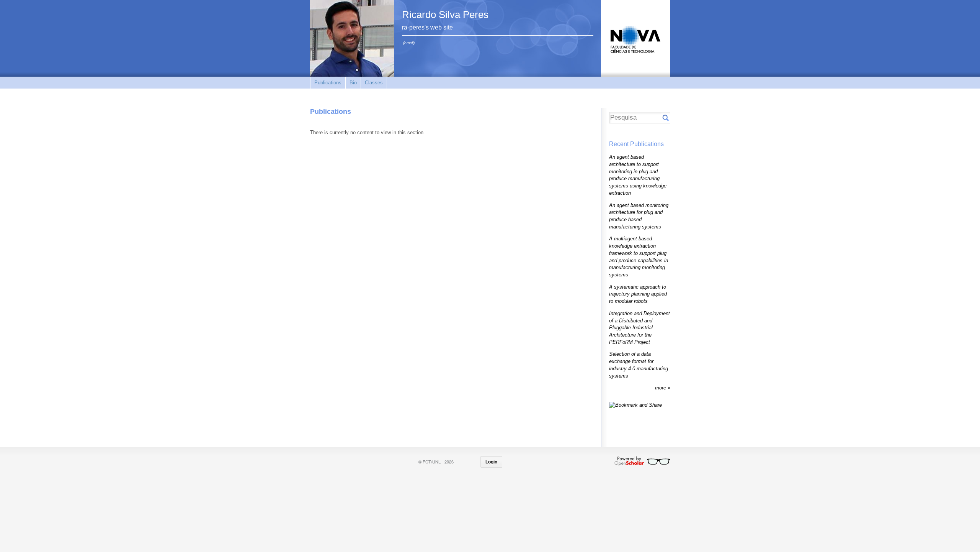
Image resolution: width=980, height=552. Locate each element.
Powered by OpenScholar (642, 461)
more (661, 388)
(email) (409, 43)
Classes (374, 82)
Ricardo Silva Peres (445, 14)
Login (491, 462)
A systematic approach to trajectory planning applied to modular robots (638, 294)
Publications (327, 82)
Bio (353, 82)
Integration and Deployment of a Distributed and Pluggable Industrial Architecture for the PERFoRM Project (639, 327)
